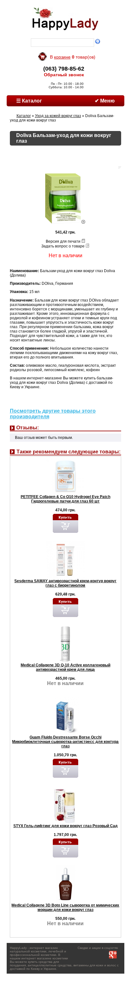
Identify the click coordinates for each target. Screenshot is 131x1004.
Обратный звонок (64, 74)
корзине (62, 56)
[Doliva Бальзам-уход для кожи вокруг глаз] (65, 222)
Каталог (24, 116)
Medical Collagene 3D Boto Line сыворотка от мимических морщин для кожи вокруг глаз (65, 907)
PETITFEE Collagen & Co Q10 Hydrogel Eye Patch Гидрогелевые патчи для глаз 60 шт (65, 499)
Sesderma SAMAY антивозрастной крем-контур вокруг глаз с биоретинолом (65, 583)
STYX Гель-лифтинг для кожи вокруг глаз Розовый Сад (65, 826)
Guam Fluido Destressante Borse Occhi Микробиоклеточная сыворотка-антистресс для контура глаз (65, 741)
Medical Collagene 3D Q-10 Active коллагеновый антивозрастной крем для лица (65, 667)
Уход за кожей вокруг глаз (58, 116)
